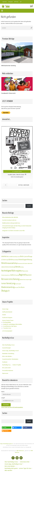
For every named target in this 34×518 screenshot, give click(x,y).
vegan (30, 279)
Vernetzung (10, 283)
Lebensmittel (29, 263)
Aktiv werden (10, 256)
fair (1, 259)
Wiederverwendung (7, 287)
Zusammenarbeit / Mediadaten (10, 359)
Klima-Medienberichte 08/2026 (10, 217)
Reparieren (29, 275)
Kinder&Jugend (23, 259)
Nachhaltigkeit (6, 271)
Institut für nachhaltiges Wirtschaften (12, 324)
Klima (3, 263)
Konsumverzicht (21, 263)
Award (14, 256)
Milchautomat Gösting (8, 65)
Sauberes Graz (22, 279)
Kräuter (25, 263)
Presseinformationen (7, 370)
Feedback (4, 362)
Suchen (29, 206)
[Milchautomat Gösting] (17, 62)
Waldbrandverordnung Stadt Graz (11, 223)
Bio (21, 256)
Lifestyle (17, 267)
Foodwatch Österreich (8, 93)
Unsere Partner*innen (7, 320)
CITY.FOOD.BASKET (7, 331)
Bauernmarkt (18, 256)
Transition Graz (7, 328)
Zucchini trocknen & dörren (9, 220)
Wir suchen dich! (6, 367)
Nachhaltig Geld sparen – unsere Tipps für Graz (18, 468)
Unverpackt (27, 279)
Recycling (17, 275)
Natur (20, 271)
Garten (11, 260)
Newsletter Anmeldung (8, 353)
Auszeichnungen (6, 348)
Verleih (4, 314)
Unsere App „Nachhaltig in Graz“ (10, 350)
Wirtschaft (16, 287)
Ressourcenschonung (10, 279)
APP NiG (16, 1)
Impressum (5, 373)
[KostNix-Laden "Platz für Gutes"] (17, 148)
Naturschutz (25, 271)
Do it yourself (25, 256)
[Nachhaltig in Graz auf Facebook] (13, 457)
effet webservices (20, 450)
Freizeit (7, 259)
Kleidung (30, 259)
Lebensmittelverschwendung (8, 267)
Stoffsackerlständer (7, 312)
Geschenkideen (15, 259)
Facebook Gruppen (7, 317)
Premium (8, 275)
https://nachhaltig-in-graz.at (6, 443)
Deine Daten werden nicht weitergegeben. (12, 407)
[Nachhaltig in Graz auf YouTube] (21, 457)
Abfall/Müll (3, 256)
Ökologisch (5, 291)
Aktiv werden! (8, 470)
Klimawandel (9, 263)
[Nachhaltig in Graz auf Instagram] (17, 457)
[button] (6, 427)
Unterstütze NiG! (24, 462)
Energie (30, 256)
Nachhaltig (21, 267)
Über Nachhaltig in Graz (8, 345)
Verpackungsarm (18, 283)
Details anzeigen (23, 185)
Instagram (10, 1)
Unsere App (5, 309)
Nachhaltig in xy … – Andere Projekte (11, 365)
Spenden (5, 1)
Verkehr (3, 284)
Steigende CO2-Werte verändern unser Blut (13, 230)
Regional (22, 275)
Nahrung (15, 270)
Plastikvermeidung (4, 275)
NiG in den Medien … (7, 356)
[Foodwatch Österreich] (17, 90)
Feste (4, 259)
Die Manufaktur (7, 322)
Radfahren (12, 275)
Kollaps (16, 263)
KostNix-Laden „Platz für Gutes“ (16, 174)
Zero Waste (21, 287)
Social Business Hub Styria (10, 326)
